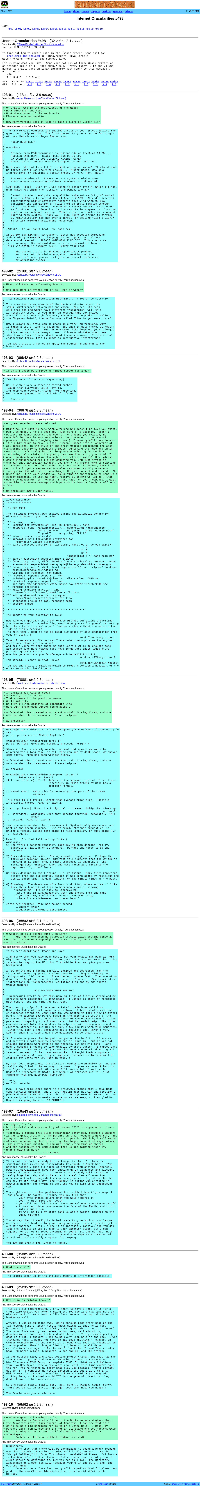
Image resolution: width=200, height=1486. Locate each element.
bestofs (106, 11)
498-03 (35, 29)
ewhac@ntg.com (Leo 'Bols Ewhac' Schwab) (41, 98)
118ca (30, 81)
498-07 (71, 29)
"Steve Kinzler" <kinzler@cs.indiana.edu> (40, 44)
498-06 (62, 29)
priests (129, 11)
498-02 (26, 29)
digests (95, 11)
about (76, 11)
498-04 (44, 29)
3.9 (29, 84)
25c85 (105, 81)
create (85, 11)
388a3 (76, 81)
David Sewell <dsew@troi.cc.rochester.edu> (40, 683)
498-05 (53, 29)
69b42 (48, 81)
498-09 (90, 29)
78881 (67, 81)
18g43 (86, 81)
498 (10, 29)
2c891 (39, 81)
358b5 (95, 81)
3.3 (57, 84)
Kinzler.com (103, 1484)
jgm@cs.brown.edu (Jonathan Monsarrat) (39, 1115)
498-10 (99, 29)
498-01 (17, 29)
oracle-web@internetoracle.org (185, 1484)
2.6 (48, 84)
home (67, 11)
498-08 (81, 29)
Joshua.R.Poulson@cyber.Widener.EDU (38, 274)
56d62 (114, 81)
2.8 (39, 84)
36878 (58, 81)
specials (117, 11)
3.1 (76, 84)
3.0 (86, 84)
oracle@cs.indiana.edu (23, 56)
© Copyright (6, 1484)
